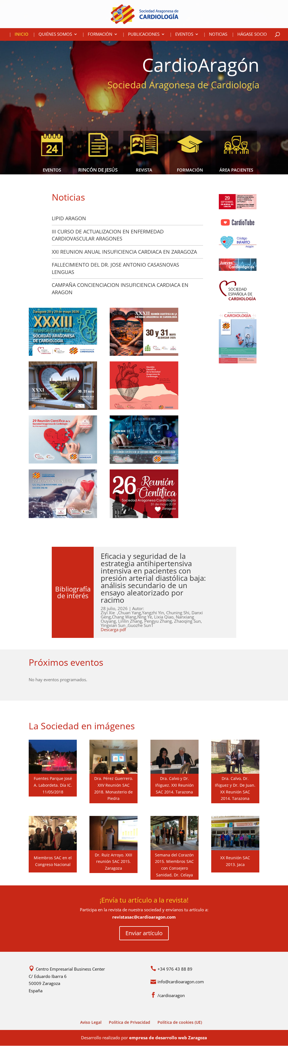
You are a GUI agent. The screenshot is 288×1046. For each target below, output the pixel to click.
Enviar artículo (144, 933)
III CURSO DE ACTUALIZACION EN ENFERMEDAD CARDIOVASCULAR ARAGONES (108, 235)
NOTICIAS (218, 34)
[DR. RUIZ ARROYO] (113, 848)
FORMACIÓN (100, 34)
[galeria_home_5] (235, 772)
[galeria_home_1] (174, 772)
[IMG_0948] (174, 848)
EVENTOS (184, 34)
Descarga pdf (113, 629)
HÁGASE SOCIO (252, 34)
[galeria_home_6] (235, 848)
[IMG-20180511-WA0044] (53, 772)
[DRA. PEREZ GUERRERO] (113, 772)
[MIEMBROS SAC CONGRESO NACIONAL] (53, 848)
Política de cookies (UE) (180, 1022)
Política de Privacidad (129, 1022)
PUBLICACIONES (143, 34)
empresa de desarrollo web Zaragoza (168, 1037)
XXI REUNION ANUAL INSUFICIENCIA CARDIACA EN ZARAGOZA (124, 251)
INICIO (21, 34)
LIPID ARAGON (69, 218)
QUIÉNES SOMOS (55, 34)
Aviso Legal (91, 1022)
